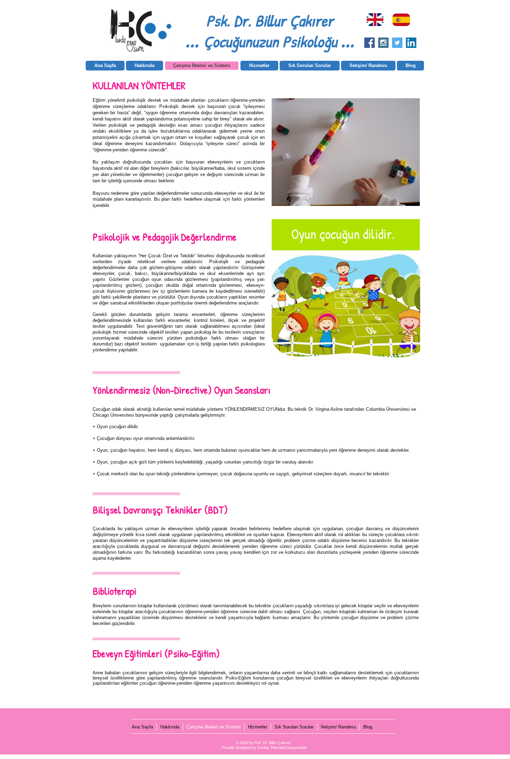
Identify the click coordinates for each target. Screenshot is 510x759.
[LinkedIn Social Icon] (411, 42)
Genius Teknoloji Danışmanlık (282, 747)
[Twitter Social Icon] (397, 42)
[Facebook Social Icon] (369, 42)
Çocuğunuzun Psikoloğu (270, 41)
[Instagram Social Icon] (383, 42)
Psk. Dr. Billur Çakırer (269, 20)
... (194, 39)
